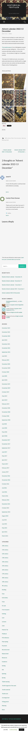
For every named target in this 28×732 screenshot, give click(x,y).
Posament (4, 645)
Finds (12, 138)
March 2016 (5, 496)
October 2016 (5, 484)
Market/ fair (5, 629)
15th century (5, 565)
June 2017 (4, 452)
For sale (4, 605)
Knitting (4, 613)
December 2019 (6, 384)
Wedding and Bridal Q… (12, 301)
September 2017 (6, 448)
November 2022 (6, 336)
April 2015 (4, 531)
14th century (5, 561)
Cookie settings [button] (13, 729)
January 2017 (5, 472)
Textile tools (5, 693)
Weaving (4, 140)
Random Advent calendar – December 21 (12, 276)
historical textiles (14, 6)
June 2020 (4, 376)
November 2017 (6, 444)
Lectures (4, 621)
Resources (4, 657)
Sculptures (4, 661)
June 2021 (4, 356)
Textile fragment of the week (9, 685)
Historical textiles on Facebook (11, 719)
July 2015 (4, 520)
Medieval (4, 633)
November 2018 (6, 412)
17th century (5, 573)
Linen (3, 625)
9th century (5, 585)
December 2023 (6, 328)
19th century (5, 581)
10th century (5, 545)
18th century (5, 577)
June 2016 (4, 492)
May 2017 (4, 456)
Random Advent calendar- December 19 (12, 281)
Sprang (3, 677)
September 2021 (6, 352)
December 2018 (6, 408)
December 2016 (6, 476)
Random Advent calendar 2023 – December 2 (13, 289)
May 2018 (4, 432)
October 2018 (5, 416)
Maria (10, 33)
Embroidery (5, 597)
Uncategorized (5, 697)
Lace (3, 617)
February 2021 (5, 360)
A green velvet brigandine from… (14, 309)
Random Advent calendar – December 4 (11, 284)
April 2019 (4, 400)
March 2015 (5, 536)
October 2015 (5, 508)
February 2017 (5, 468)
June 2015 (4, 524)
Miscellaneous (5, 637)
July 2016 (4, 488)
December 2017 (6, 440)
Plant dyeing (5, 641)
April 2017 (4, 460)
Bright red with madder (16, 312)
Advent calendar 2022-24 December (11, 292)
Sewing (3, 665)
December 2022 (6, 332)
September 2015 (6, 512)
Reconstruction (5, 649)
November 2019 (6, 388)
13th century (5, 557)
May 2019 (4, 396)
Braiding (4, 589)
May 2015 (4, 528)
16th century (8, 138)
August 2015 (5, 516)
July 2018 (4, 424)
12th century (5, 553)
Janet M (8, 176)
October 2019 (5, 392)
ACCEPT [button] (21, 729)
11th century (5, 549)
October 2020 (5, 372)
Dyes (3, 593)
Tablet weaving (5, 681)
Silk (3, 669)
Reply (7, 192)
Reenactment (5, 653)
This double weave (6, 47)
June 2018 (4, 428)
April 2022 (4, 340)
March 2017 (5, 464)
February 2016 (5, 500)
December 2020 (6, 364)
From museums (17, 138)
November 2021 (6, 348)
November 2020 (6, 368)
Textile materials (6, 689)
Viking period (5, 701)
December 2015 (6, 504)
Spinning (24, 138)
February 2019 (5, 404)
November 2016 (6, 480)
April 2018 (4, 436)
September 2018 (6, 420)
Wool (7, 140)
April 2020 (4, 380)
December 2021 (6, 344)
